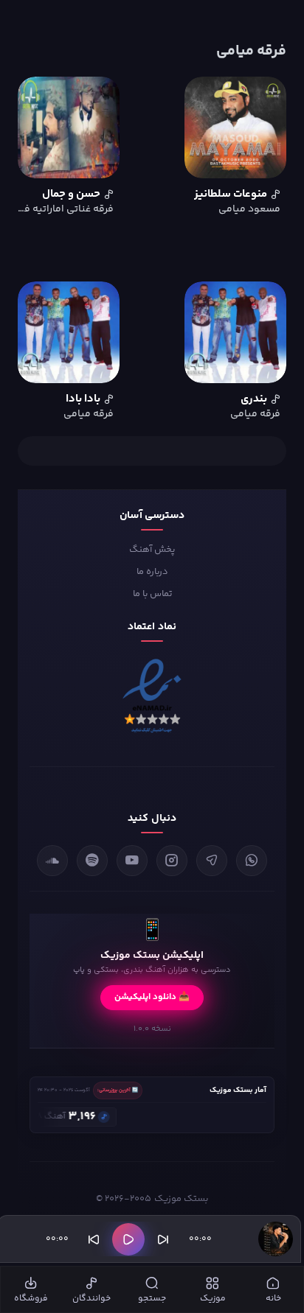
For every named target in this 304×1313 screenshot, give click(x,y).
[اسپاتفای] (92, 860)
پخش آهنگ (152, 549)
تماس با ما (152, 594)
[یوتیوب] (132, 860)
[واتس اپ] (251, 860)
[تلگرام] (211, 860)
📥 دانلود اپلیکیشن (152, 997)
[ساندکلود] (52, 860)
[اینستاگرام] (171, 860)
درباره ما (152, 571)
